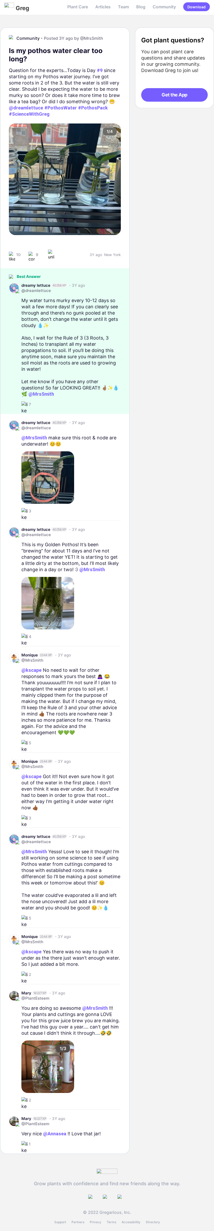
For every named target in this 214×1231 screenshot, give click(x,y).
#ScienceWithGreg (29, 114)
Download (196, 7)
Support (60, 1222)
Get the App (174, 94)
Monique (29, 655)
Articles (103, 6)
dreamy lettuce (35, 285)
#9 (100, 70)
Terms (111, 1222)
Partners (78, 1222)
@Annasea (54, 1133)
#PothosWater (60, 107)
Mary (26, 993)
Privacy (95, 1222)
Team (123, 6)
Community (164, 6)
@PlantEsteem (35, 998)
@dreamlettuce (26, 107)
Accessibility (131, 1222)
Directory (153, 1222)
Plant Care (77, 6)
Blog (140, 6)
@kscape (31, 670)
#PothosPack (93, 107)
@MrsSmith (91, 38)
